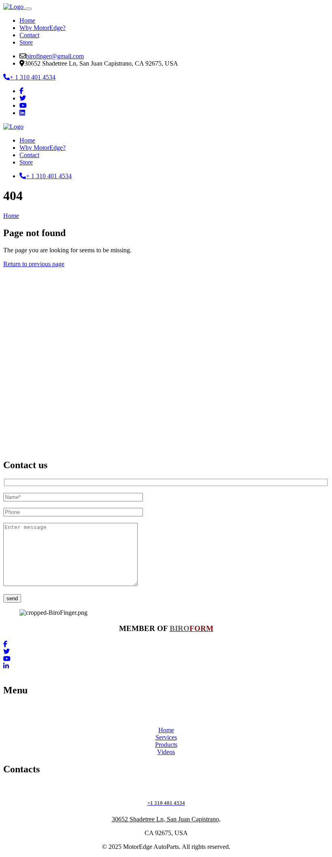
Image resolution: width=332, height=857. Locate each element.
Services (166, 737)
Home (27, 20)
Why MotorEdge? (42, 27)
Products (166, 744)
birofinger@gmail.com (55, 56)
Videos (166, 751)
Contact (29, 35)
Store (26, 42)
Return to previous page (33, 263)
